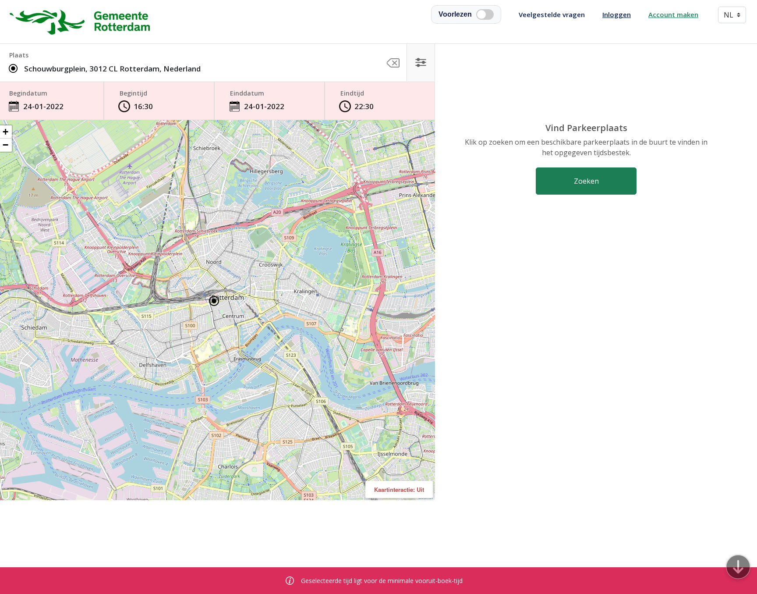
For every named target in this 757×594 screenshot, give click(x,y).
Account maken (673, 14)
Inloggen (616, 14)
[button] (738, 567)
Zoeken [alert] (586, 181)
